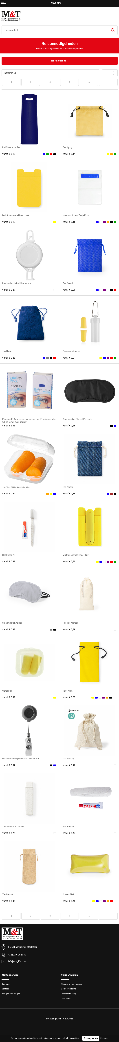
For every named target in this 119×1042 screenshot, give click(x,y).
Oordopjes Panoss (71, 351)
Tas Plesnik (7, 894)
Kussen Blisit (69, 894)
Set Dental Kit (8, 555)
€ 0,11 (69, 154)
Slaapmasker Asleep (12, 623)
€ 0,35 (69, 425)
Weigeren (104, 1038)
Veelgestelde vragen (11, 994)
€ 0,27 (8, 289)
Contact (5, 989)
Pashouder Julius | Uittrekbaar (16, 283)
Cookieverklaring (68, 989)
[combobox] (55, 30)
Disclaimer (66, 999)
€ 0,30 (69, 561)
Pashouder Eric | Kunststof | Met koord (20, 758)
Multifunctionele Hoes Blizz (76, 555)
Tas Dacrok (68, 283)
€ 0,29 (69, 289)
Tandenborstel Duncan (13, 826)
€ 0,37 (69, 697)
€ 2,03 (8, 425)
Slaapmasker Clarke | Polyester (78, 419)
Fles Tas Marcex (70, 623)
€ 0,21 (69, 357)
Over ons (5, 984)
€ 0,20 (8, 833)
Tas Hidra (6, 351)
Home (39, 48)
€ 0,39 (69, 629)
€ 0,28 (8, 357)
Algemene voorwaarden (71, 984)
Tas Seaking (68, 758)
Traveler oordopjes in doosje (16, 487)
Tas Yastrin (68, 487)
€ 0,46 (8, 901)
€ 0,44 (8, 493)
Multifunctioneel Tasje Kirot (76, 215)
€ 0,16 (8, 222)
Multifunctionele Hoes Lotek (15, 215)
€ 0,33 (8, 629)
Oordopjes (7, 691)
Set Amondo (69, 826)
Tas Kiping (67, 147)
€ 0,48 (69, 901)
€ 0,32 (8, 561)
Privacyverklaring (68, 994)
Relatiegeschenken (53, 48)
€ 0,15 (69, 493)
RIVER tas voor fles (11, 147)
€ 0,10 (8, 154)
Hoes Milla (68, 691)
